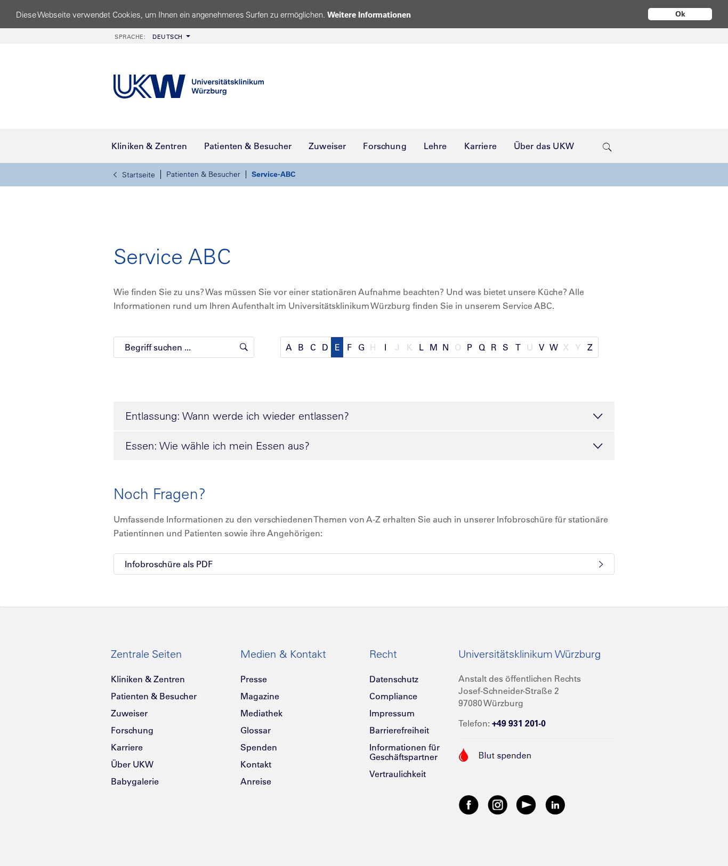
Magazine (259, 696)
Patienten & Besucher (203, 174)
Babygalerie (135, 781)
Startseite (138, 174)
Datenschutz (393, 679)
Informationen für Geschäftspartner (404, 752)
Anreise (255, 781)
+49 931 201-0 (519, 723)
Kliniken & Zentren (148, 679)
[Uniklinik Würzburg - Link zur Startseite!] (189, 86)
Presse (253, 679)
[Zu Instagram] (497, 804)
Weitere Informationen (369, 15)
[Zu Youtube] (526, 804)
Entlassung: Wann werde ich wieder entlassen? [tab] (237, 415)
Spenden (258, 747)
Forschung (132, 730)
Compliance (393, 696)
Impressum (392, 713)
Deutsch (149, 36)
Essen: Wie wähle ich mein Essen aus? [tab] (217, 445)
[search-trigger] (607, 146)
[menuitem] (151, 36)
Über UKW (132, 764)
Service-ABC (273, 174)
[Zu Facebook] (469, 804)
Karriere (127, 747)
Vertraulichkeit (397, 774)
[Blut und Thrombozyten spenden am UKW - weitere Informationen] (495, 753)
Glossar (255, 730)
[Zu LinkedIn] (555, 804)
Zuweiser (129, 713)
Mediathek (261, 713)
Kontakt (255, 764)
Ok (680, 14)
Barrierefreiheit (399, 730)
